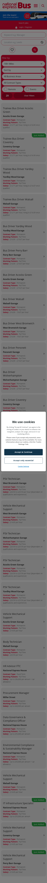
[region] (23, 441)
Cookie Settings (23, 466)
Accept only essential (23, 460)
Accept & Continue (23, 452)
